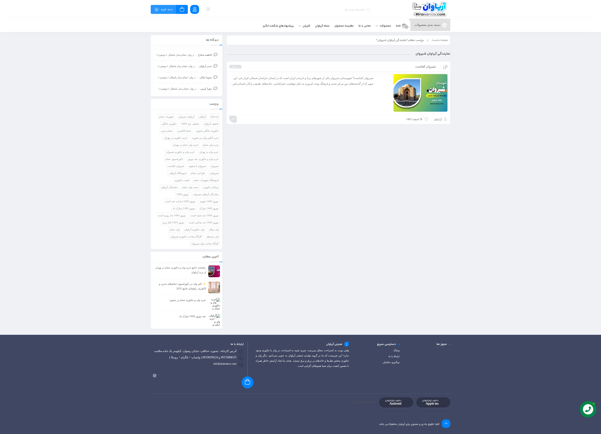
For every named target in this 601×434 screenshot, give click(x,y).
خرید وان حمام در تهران (185, 144)
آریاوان (202, 116)
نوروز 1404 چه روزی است (172, 215)
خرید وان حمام (211, 144)
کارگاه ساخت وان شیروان (205, 243)
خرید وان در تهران (209, 151)
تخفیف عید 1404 (190, 123)
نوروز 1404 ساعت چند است (180, 201)
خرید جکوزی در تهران (175, 137)
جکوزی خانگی (169, 123)
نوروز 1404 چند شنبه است (204, 215)
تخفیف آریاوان (211, 123)
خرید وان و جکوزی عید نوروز (203, 159)
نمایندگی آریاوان (169, 187)
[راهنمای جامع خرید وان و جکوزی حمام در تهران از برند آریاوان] (214, 271)
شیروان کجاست (425, 66)
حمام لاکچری (184, 130)
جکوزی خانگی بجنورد (207, 130)
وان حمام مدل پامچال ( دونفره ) (174, 54)
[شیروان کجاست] (412, 93)
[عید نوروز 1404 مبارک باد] (214, 320)
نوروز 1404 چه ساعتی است (204, 222)
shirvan (215, 116)
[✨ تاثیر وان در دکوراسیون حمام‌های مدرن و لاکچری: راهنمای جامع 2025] (214, 287)
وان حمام (175, 229)
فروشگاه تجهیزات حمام (206, 180)
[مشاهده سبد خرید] (182, 10)
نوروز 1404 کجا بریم (173, 222)
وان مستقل (212, 236)
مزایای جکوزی (211, 187)
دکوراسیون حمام (174, 159)
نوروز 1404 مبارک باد (184, 208)
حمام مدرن (167, 130)
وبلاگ (396, 351)
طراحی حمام (198, 173)
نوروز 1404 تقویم (209, 201)
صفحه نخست (440, 40)
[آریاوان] (430, 10)
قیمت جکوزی (182, 180)
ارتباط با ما (394, 357)
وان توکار (214, 229)
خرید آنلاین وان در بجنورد (205, 137)
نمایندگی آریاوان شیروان (206, 194)
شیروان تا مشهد (197, 166)
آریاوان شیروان (186, 116)
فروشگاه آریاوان (177, 173)
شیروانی (214, 173)
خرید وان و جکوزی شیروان (180, 151)
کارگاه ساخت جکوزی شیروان (186, 236)
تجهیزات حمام (166, 116)
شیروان (215, 166)
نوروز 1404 (183, 194)
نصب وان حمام (190, 187)
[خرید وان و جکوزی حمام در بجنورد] (214, 304)
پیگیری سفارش (391, 362)
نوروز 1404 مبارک (209, 208)
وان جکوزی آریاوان (194, 229)
